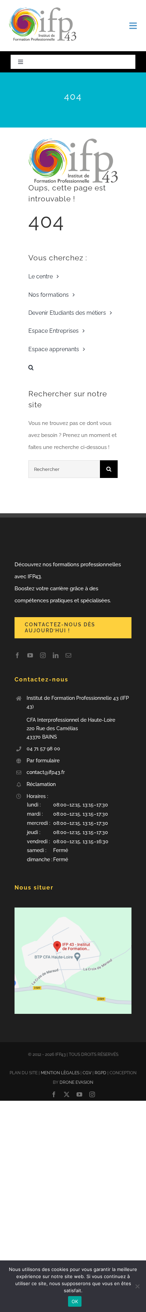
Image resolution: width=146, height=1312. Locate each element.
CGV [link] (87, 1072)
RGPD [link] (100, 1072)
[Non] (137, 1286)
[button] (79, 832)
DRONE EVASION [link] (76, 1082)
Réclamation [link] (41, 784)
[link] (42, 9)
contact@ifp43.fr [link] (46, 772)
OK (75, 1301)
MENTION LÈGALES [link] (60, 1072)
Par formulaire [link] (44, 760)
